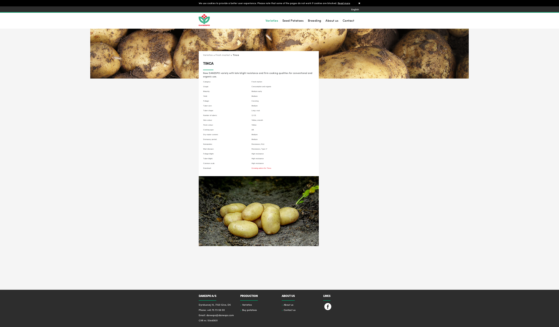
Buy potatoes (249, 310)
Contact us (290, 310)
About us (288, 304)
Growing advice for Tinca (261, 168)
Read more (344, 3)
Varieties (247, 304)
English (355, 9)
